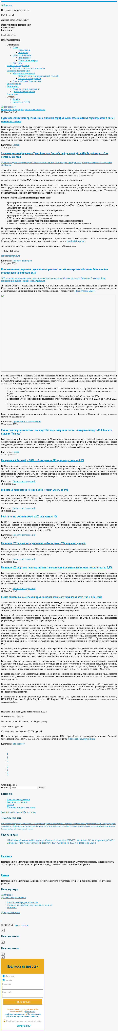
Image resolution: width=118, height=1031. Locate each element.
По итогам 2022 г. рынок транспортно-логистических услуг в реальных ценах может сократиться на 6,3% (56, 567)
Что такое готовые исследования (29, 68)
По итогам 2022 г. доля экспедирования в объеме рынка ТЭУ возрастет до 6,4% (43, 543)
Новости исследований (24, 481)
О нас (15, 47)
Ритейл (16, 99)
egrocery (17, 824)
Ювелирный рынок (25, 829)
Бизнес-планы (14, 83)
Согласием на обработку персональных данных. (23, 1015)
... (8, 764)
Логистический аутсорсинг (84, 824)
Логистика (68, 824)
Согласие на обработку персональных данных (29, 905)
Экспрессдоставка (91, 826)
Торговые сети (59, 826)
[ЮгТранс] (7, 895)
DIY (3, 824)
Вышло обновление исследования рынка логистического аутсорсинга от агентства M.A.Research (51, 597)
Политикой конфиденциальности (20, 1012)
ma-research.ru (21, 925)
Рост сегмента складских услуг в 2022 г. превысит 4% (29, 516)
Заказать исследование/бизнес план (18, 812)
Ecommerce (9, 824)
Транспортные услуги (74, 826)
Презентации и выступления (27, 421)
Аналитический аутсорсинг (26, 89)
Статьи (16, 145)
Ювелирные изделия (107, 826)
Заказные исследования (18, 70)
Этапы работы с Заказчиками (27, 81)
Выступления (39, 824)
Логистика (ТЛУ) (21, 102)
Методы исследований (24, 73)
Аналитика (12, 94)
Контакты (17, 63)
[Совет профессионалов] (13, 897)
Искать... (5, 787)
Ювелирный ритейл (9, 829)
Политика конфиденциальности (22, 902)
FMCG (31, 824)
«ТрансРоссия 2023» (85, 291)
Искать (42, 788)
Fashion (24, 824)
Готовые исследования (18, 65)
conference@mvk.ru (10, 256)
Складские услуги (45, 826)
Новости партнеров (28, 60)
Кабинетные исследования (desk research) (38, 76)
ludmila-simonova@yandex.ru (81, 739)
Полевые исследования (29, 78)
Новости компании (22, 55)
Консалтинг (13, 86)
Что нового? (24, 57)
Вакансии (23, 52)
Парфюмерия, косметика (22, 826)
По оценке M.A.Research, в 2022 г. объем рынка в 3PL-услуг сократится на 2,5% (42, 460)
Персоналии (24, 50)
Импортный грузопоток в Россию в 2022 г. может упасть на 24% (34, 489)
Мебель (98, 824)
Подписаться (22, 1001)
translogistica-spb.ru (76, 241)
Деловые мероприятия (24, 91)
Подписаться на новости (33, 109)
